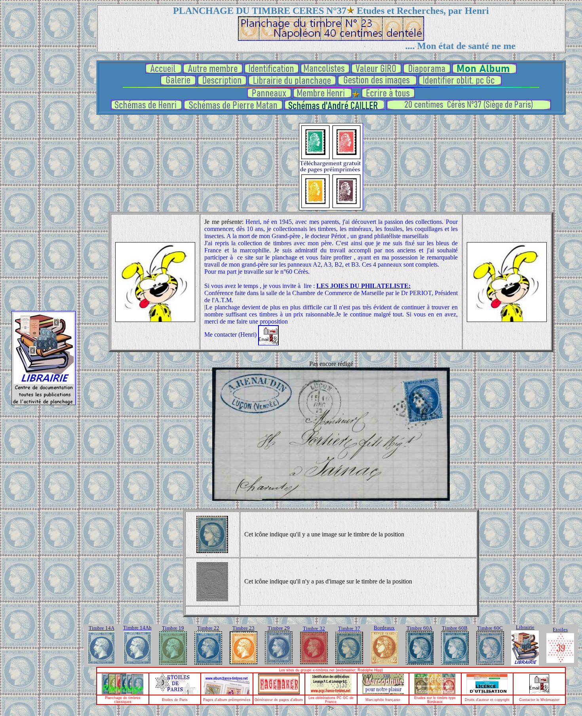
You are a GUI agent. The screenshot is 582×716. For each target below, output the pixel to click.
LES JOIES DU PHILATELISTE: (363, 285)
